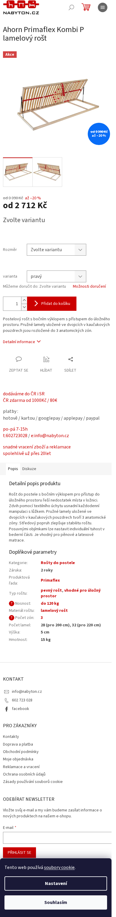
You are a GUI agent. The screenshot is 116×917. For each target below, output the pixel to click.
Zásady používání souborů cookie (33, 782)
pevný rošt (51, 590)
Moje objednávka (18, 759)
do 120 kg (50, 603)
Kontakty (11, 737)
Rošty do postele (58, 563)
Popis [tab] (13, 469)
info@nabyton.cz (27, 692)
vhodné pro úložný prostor (71, 593)
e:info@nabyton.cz (50, 435)
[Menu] (103, 7)
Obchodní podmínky (21, 752)
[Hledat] (71, 7)
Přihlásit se (19, 853)
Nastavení (56, 883)
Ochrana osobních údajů (24, 774)
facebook (20, 709)
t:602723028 (15, 435)
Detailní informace (19, 342)
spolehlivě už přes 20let (27, 453)
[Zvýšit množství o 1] (24, 300)
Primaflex (50, 580)
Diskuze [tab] (29, 469)
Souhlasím (55, 902)
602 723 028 (22, 700)
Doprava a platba (18, 744)
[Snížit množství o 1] (24, 307)
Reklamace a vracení (21, 767)
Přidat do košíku (55, 304)
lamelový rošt (54, 611)
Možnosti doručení (89, 286)
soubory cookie (59, 867)
